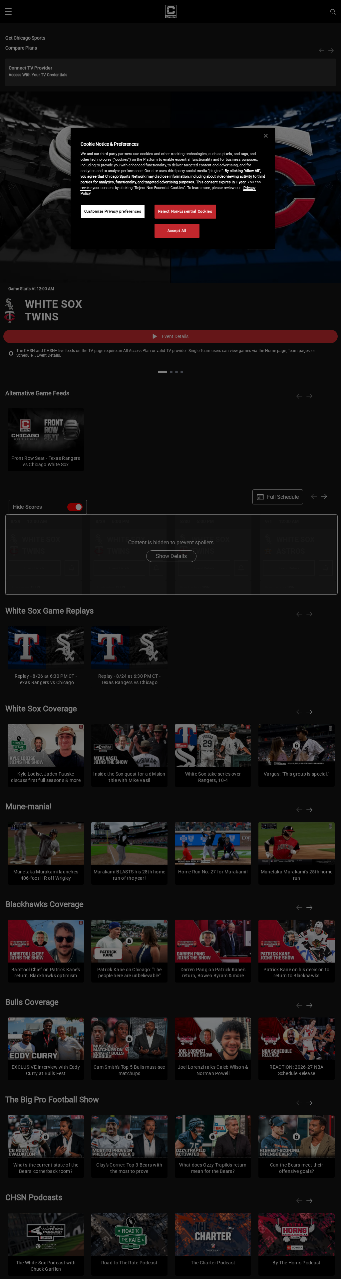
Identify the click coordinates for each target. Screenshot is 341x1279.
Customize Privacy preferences (113, 211)
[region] (173, 188)
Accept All (177, 230)
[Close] (265, 135)
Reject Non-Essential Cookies (185, 211)
